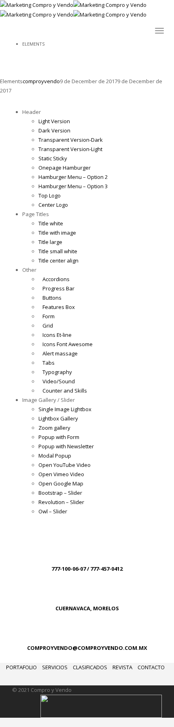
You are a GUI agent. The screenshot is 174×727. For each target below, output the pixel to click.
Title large (50, 242)
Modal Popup (54, 455)
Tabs (48, 362)
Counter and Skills (64, 390)
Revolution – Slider (61, 502)
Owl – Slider (52, 511)
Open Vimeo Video (61, 474)
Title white (50, 223)
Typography (57, 372)
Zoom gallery (54, 427)
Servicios (55, 667)
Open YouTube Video (64, 465)
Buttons (52, 297)
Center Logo (53, 204)
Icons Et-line (57, 334)
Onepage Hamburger (64, 167)
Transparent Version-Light (70, 149)
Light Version (54, 121)
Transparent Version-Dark (70, 139)
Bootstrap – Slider (60, 492)
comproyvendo (41, 81)
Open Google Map (60, 483)
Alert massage (60, 353)
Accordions (56, 279)
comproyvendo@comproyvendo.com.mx (87, 647)
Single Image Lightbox (64, 409)
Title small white (57, 251)
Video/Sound (58, 381)
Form (48, 316)
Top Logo (49, 195)
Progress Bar (58, 288)
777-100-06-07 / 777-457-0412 (87, 568)
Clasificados (90, 667)
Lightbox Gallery (58, 418)
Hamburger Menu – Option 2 (73, 177)
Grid (47, 325)
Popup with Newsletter (66, 446)
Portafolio (21, 667)
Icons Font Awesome (67, 344)
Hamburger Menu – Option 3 (73, 186)
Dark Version (54, 130)
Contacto (151, 667)
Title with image (57, 232)
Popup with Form (58, 437)
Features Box (58, 307)
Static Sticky (52, 158)
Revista (122, 667)
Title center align (58, 260)
